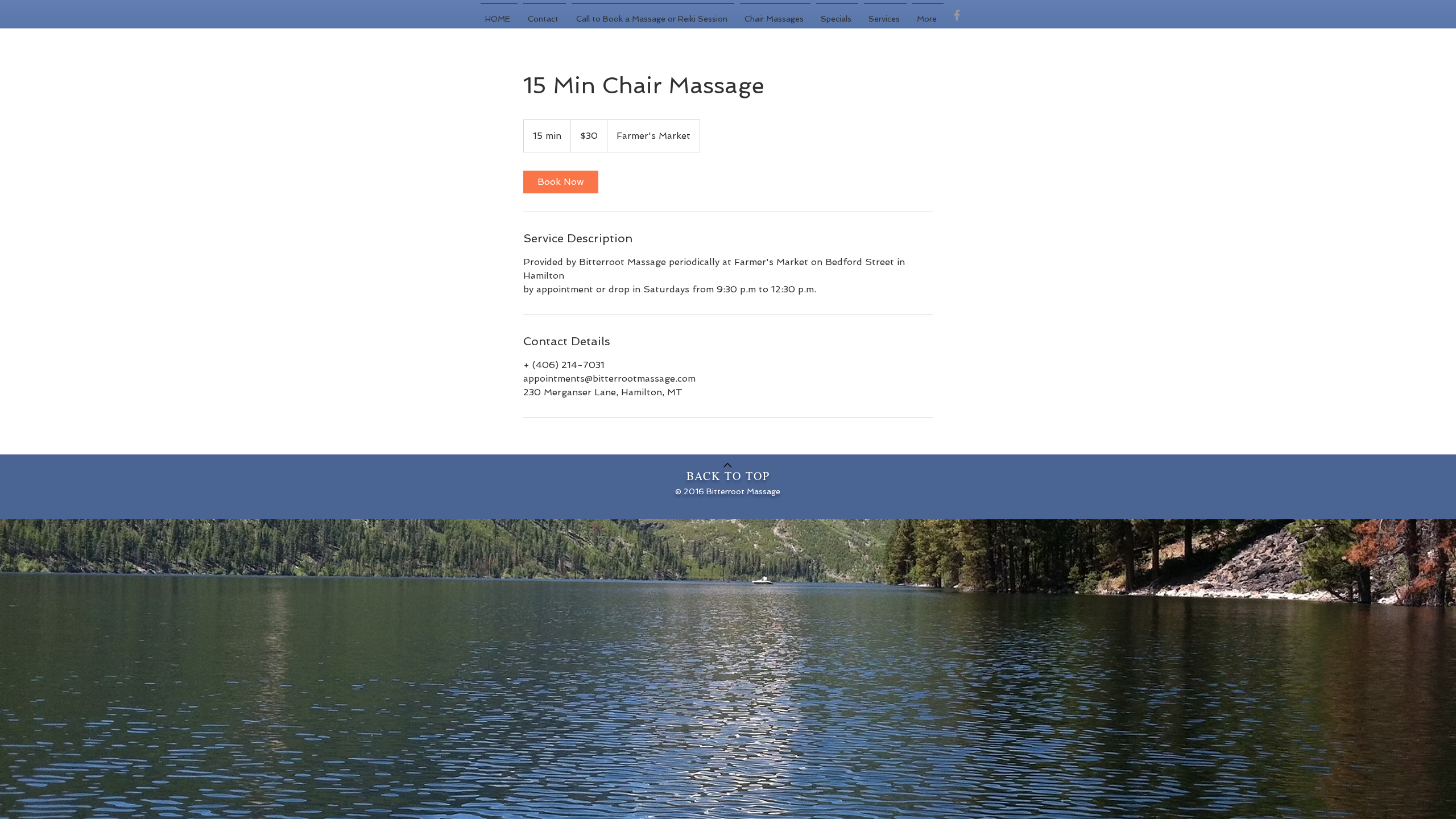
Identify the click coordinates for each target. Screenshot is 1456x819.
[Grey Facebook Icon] (957, 15)
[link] (560, 182)
